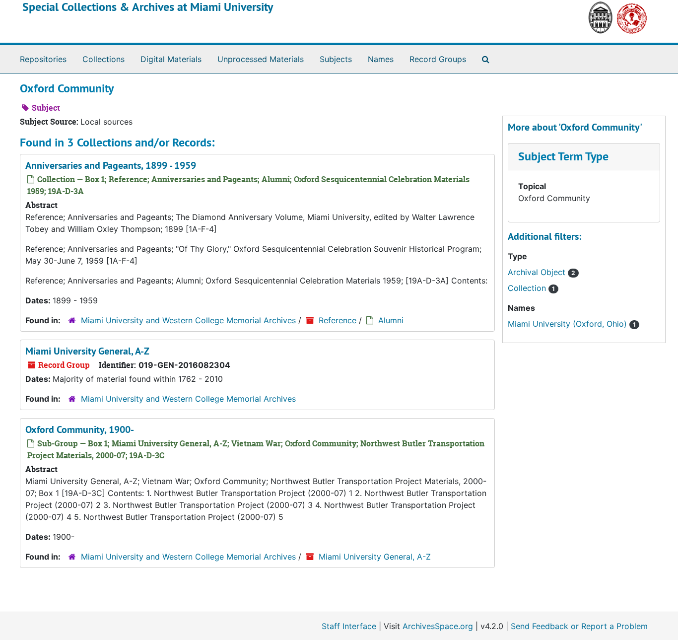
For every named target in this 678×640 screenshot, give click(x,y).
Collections (103, 59)
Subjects (336, 59)
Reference (337, 320)
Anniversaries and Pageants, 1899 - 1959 (110, 165)
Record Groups (437, 59)
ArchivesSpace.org (438, 626)
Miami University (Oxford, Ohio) (572, 324)
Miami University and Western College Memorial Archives (188, 320)
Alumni (391, 320)
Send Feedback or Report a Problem (579, 626)
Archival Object (541, 272)
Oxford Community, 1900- (79, 429)
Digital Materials (171, 59)
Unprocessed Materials (260, 59)
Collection (531, 288)
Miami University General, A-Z (87, 351)
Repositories (43, 59)
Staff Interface (349, 626)
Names (381, 59)
